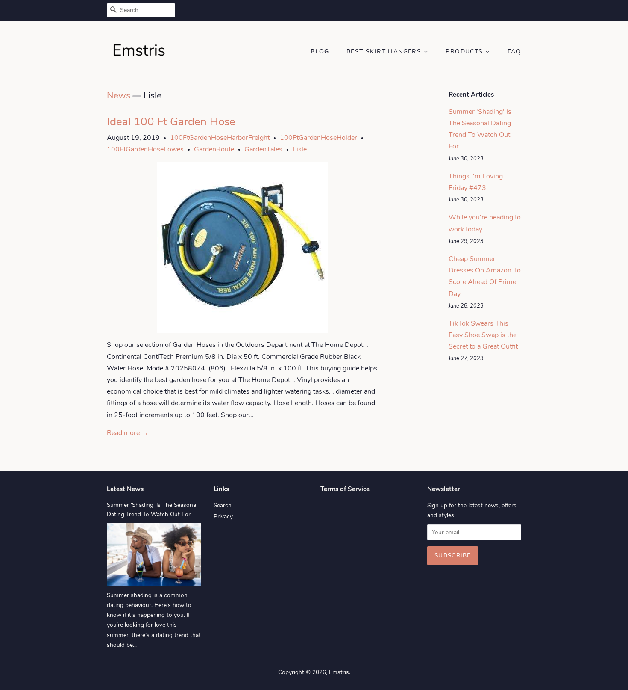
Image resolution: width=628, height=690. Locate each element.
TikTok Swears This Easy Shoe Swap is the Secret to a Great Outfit (483, 335)
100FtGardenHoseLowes (145, 149)
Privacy (223, 516)
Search (223, 505)
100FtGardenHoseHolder (318, 137)
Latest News (125, 489)
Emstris (339, 672)
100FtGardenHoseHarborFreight (220, 137)
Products (465, 51)
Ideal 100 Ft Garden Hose (171, 121)
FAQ (514, 51)
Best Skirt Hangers (385, 51)
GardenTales (263, 149)
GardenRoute (214, 149)
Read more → (127, 433)
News (118, 95)
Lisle (300, 149)
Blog (320, 51)
